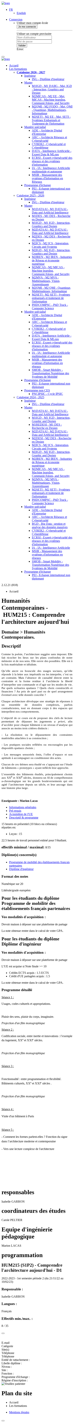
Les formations (18, 68)
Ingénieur (30, 75)
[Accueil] (6, 3)
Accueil (13, 65)
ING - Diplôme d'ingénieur (48, 79)
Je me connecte (27, 26)
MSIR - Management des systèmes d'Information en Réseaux (47, 178)
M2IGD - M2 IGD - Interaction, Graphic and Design (51, 453)
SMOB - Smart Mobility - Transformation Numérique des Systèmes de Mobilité (50, 373)
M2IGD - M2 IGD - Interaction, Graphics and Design (51, 252)
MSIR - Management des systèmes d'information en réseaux (47, 363)
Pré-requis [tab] (15, 810)
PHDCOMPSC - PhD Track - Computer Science (50, 306)
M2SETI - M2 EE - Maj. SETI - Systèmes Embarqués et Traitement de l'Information (51, 120)
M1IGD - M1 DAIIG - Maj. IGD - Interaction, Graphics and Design (52, 89)
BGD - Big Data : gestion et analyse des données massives (50, 525)
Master (28, 82)
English (21, 13)
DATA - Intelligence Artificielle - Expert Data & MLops (51, 152)
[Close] (3, 1333)
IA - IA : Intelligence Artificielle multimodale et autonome (51, 169)
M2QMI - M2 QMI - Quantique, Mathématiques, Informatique (51, 289)
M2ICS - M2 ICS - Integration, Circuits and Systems (50, 245)
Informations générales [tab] (22, 807)
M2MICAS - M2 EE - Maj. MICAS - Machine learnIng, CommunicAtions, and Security (51, 100)
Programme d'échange (37, 185)
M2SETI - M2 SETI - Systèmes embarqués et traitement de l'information (51, 298)
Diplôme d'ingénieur (21, 869)
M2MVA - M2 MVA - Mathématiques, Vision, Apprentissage (46, 281)
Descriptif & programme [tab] (23, 817)
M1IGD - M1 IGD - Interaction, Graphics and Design (51, 224)
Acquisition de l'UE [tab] (21, 814)
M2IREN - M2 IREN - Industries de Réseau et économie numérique (52, 260)
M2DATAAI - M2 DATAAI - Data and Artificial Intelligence (50, 231)
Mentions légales (19, 1412)
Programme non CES (37, 390)
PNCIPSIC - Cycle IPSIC (47, 393)
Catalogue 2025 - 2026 (30, 195)
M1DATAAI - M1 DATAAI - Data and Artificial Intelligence (50, 210)
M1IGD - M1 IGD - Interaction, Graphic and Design (51, 419)
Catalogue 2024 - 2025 (30, 397)
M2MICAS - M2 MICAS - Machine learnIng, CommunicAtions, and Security (51, 271)
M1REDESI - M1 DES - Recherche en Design (47, 426)
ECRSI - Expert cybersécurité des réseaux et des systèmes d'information (52, 161)
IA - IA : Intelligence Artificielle (51, 547)
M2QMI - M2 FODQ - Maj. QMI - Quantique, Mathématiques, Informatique (52, 110)
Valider (22, 45)
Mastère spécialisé (35, 127)
